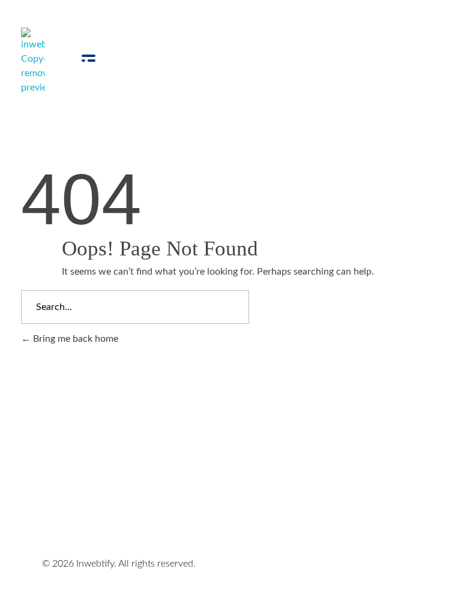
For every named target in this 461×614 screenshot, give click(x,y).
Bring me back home (74, 339)
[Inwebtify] (33, 61)
